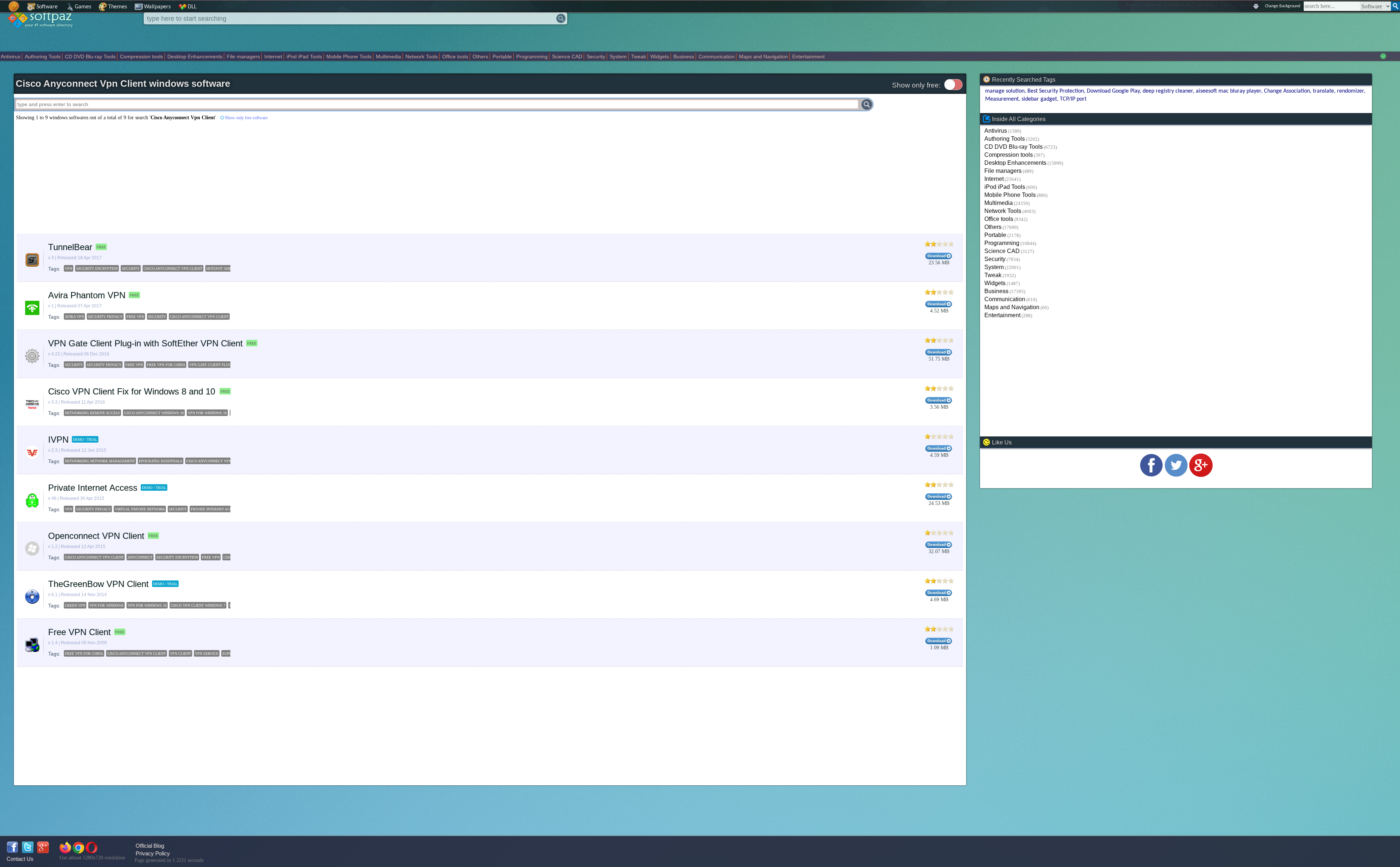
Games (83, 7)
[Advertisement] (232, 177)
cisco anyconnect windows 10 (154, 413)
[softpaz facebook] (12, 851)
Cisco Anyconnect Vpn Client (136, 654)
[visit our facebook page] (1151, 475)
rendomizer (1350, 91)
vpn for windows (106, 605)
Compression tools (141, 56)
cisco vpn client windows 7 (198, 605)
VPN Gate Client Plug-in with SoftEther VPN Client (145, 343)
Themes (117, 7)
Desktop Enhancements (194, 56)
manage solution (1004, 91)
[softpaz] (2, 10)
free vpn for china (166, 365)
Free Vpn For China (84, 654)
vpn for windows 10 (207, 413)
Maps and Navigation (763, 56)
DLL (192, 7)
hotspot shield (221, 269)
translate (1323, 91)
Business (683, 56)
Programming (532, 56)
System (618, 56)
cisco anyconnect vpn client (173, 269)
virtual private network (140, 509)
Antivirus (10, 56)
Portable (502, 56)
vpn (68, 269)
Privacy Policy (153, 853)
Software (47, 7)
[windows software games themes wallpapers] (44, 34)
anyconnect (140, 557)
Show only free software (246, 117)
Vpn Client (180, 654)
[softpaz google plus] (43, 851)
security (131, 269)
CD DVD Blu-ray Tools (90, 56)
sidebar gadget (1039, 99)
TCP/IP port (1073, 99)
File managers (243, 56)
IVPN (58, 439)
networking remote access (92, 413)
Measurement (1002, 99)
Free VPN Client (79, 632)
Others (480, 56)
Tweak (638, 56)
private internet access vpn (219, 509)
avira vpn (74, 317)
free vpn (135, 317)
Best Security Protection (1055, 91)
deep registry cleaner (1168, 91)
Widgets (659, 56)
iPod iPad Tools (304, 56)
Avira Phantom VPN (86, 295)
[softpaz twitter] (28, 851)
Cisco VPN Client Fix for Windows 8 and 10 (133, 391)
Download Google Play (1113, 91)
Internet (273, 56)
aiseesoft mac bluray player (1228, 91)
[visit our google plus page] (1201, 475)
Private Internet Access (92, 488)
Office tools (455, 56)
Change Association (1287, 91)
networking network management (100, 461)
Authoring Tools (43, 56)
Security (596, 56)
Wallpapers (157, 7)
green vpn (75, 605)
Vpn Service (206, 654)
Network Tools (421, 56)
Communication (717, 56)
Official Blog (150, 846)
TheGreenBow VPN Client (98, 584)
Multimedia (388, 56)
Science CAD (567, 56)
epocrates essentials (160, 461)
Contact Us (20, 859)
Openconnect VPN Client (96, 536)
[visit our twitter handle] (1176, 475)
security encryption (97, 269)
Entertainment (808, 56)
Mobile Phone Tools (349, 56)
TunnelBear (70, 247)
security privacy (105, 317)
